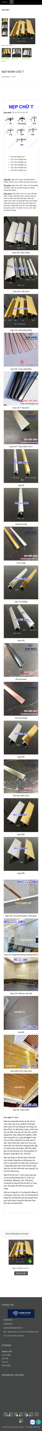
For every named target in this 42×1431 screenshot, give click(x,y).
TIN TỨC (5, 1362)
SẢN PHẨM (6, 1366)
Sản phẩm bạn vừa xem (16, 1234)
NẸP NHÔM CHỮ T (21, 1268)
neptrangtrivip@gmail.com (13, 1328)
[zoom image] (22, 31)
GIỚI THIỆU (6, 1355)
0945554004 (7, 1320)
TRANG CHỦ (7, 1352)
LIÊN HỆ (5, 1359)
